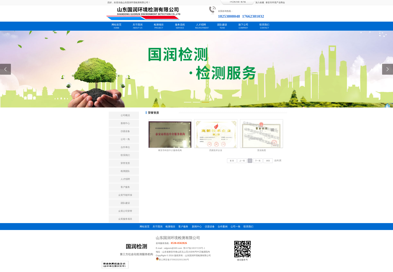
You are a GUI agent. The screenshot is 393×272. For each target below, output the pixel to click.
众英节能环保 (125, 195)
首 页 (232, 161)
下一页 (258, 161)
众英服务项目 (125, 219)
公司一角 (125, 139)
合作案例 (223, 226)
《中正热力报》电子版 (237, 2)
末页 (268, 161)
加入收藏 (259, 2)
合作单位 (125, 147)
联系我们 (125, 155)
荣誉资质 (125, 163)
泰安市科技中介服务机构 (170, 150)
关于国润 (157, 226)
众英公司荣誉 (125, 211)
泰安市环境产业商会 (275, 2)
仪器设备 (125, 131)
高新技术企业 (215, 150)
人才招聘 (125, 179)
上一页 (242, 161)
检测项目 (170, 226)
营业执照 (261, 150)
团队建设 (125, 203)
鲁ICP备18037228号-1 (194, 248)
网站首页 (145, 226)
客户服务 (125, 187)
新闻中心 (125, 123)
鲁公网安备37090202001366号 (174, 259)
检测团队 (125, 171)
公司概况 (125, 115)
